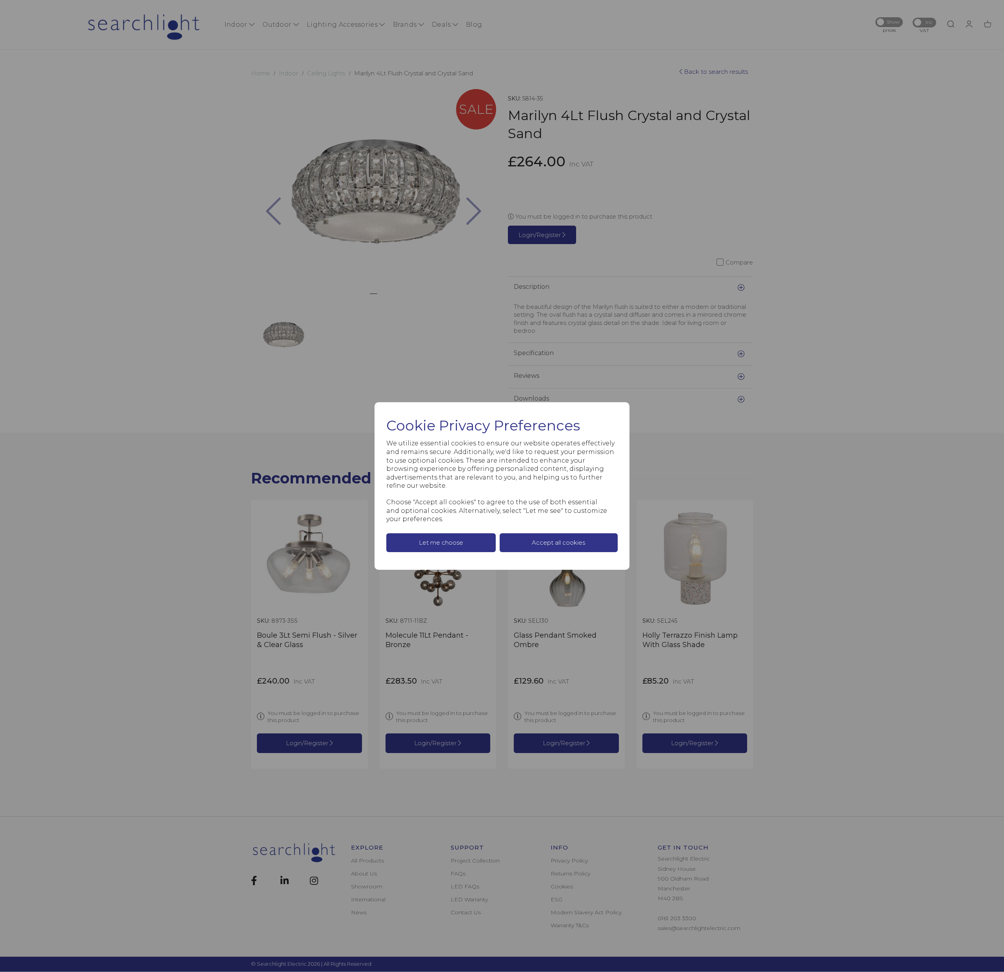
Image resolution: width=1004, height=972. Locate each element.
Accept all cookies (558, 542)
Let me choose (441, 542)
